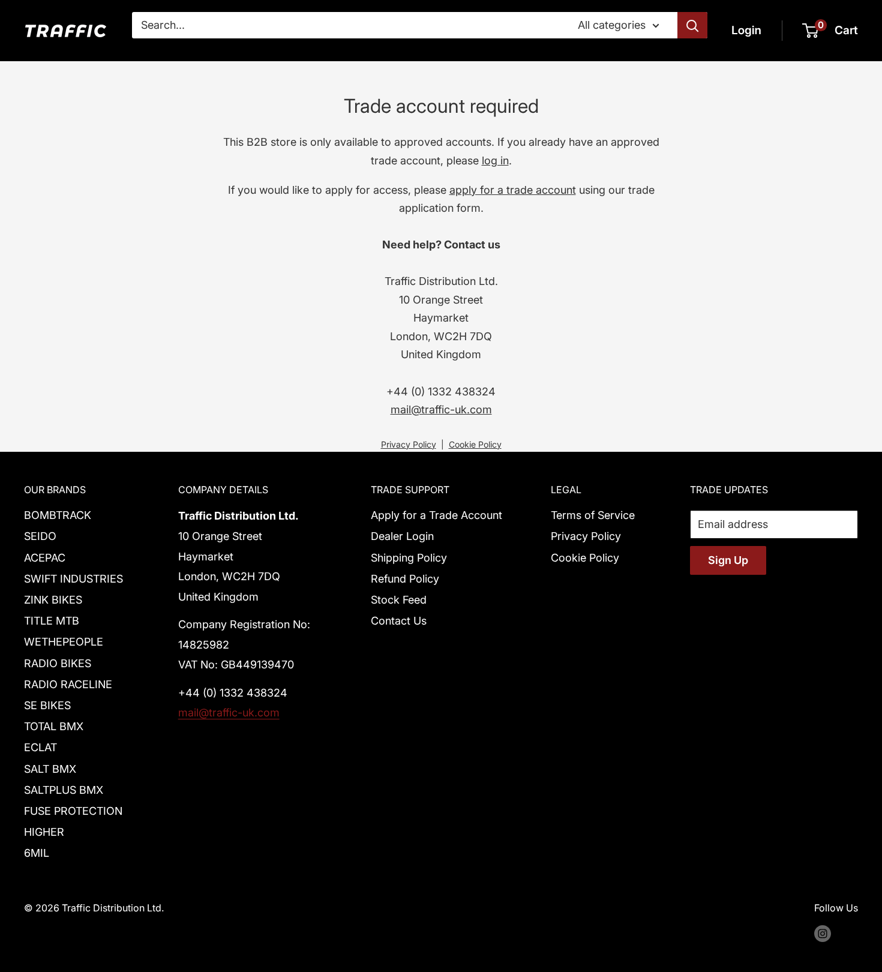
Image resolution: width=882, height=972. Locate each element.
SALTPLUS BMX (63, 790)
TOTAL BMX (53, 726)
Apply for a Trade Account (436, 515)
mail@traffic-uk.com (441, 409)
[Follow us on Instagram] (822, 933)
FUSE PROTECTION (73, 811)
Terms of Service (593, 515)
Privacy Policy (408, 444)
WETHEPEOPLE (63, 641)
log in (495, 160)
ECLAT (40, 747)
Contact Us (399, 620)
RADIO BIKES (57, 663)
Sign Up (728, 560)
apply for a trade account (512, 190)
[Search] (692, 25)
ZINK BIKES (53, 599)
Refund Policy (405, 578)
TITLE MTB (51, 620)
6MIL (36, 853)
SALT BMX (50, 769)
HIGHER (44, 832)
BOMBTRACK (57, 515)
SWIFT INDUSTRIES (73, 578)
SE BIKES (47, 705)
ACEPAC (44, 557)
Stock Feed (399, 599)
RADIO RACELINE (68, 684)
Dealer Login (402, 536)
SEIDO (40, 536)
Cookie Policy (475, 444)
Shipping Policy (409, 557)
